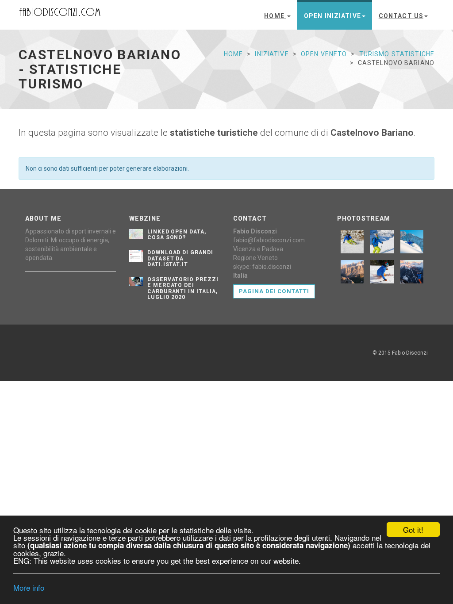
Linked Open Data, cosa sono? (177, 235)
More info (28, 587)
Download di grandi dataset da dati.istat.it (180, 258)
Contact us (401, 15)
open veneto (324, 53)
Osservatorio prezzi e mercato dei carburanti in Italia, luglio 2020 (183, 288)
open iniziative (332, 15)
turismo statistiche (396, 53)
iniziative (271, 53)
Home (275, 15)
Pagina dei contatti (274, 291)
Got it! (413, 529)
